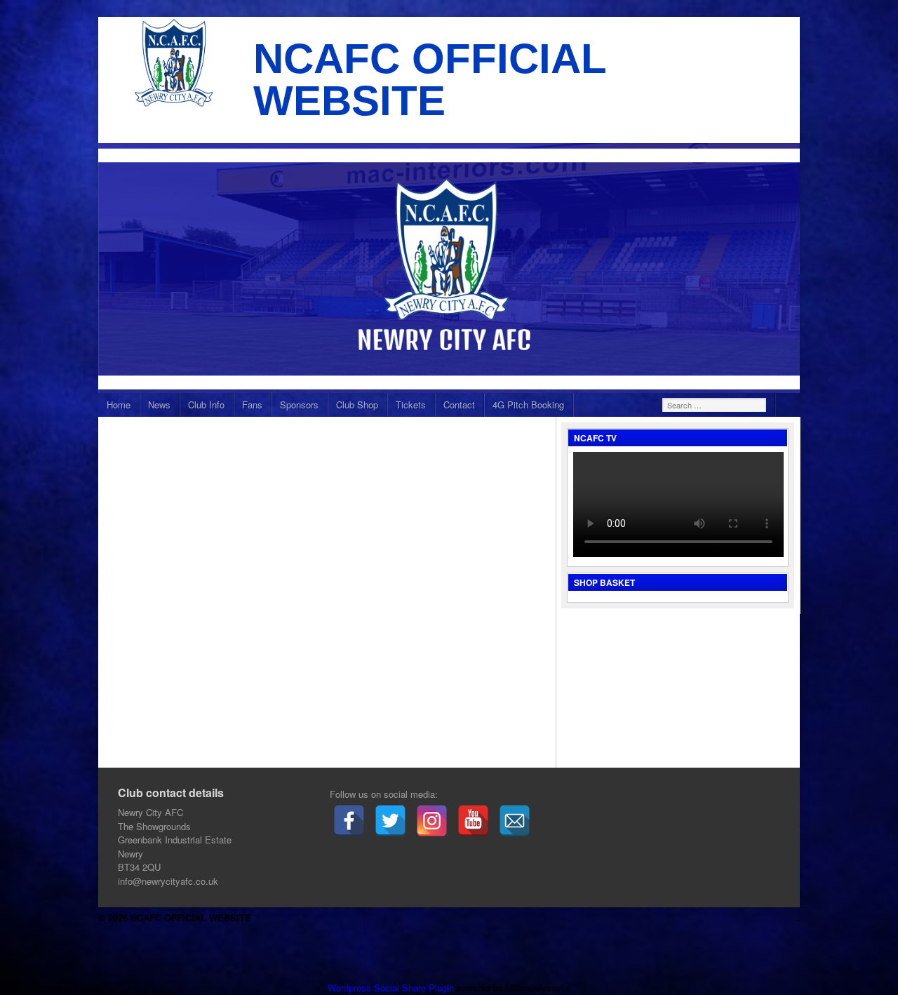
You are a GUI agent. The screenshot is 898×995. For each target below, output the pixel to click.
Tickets (411, 404)
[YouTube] (473, 820)
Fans (252, 404)
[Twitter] (390, 820)
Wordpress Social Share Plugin (392, 987)
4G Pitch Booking (528, 404)
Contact (459, 404)
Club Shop (357, 404)
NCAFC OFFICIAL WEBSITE (429, 79)
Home (118, 404)
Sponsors (299, 404)
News (159, 404)
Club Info (206, 404)
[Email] (514, 820)
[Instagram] (432, 820)
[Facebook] (349, 820)
